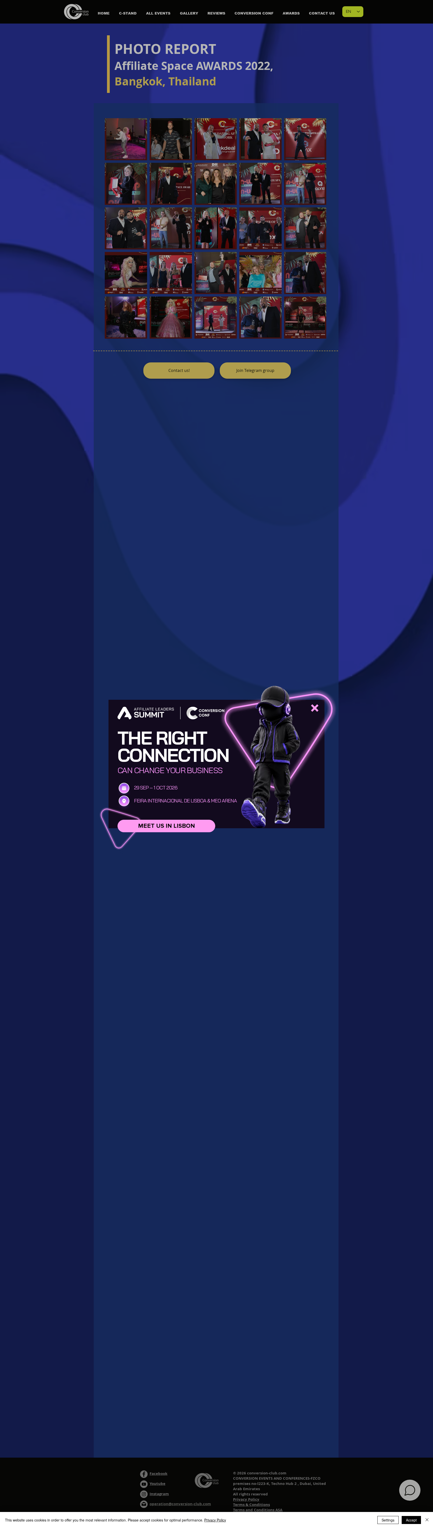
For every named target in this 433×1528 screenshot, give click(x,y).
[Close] (427, 1520)
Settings (388, 1519)
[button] (314, 708)
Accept (411, 1519)
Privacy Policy (215, 1519)
